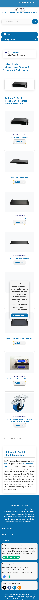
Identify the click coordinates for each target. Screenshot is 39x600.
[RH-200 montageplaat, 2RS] (19, 202)
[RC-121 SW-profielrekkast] (19, 161)
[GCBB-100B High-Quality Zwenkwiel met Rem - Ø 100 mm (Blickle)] (19, 403)
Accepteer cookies (19, 315)
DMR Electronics (18, 594)
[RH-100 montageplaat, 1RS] (19, 242)
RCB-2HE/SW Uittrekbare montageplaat (19, 338)
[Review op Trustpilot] (9, 577)
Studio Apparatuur (17, 52)
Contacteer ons (24, 2)
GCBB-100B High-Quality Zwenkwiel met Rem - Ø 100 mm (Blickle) (19, 420)
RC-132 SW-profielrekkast (19, 137)
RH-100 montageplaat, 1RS (19, 258)
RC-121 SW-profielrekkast (19, 178)
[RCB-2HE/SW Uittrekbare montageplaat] (19, 322)
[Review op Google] (4, 577)
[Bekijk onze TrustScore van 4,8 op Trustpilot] (11, 557)
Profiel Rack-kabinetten (19, 135)
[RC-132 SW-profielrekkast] (19, 121)
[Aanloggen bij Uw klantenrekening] (30, 3)
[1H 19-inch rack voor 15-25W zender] (19, 362)
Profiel (24, 464)
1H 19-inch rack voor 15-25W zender (19, 379)
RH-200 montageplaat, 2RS (19, 218)
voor (6, 464)
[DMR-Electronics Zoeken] (35, 21)
